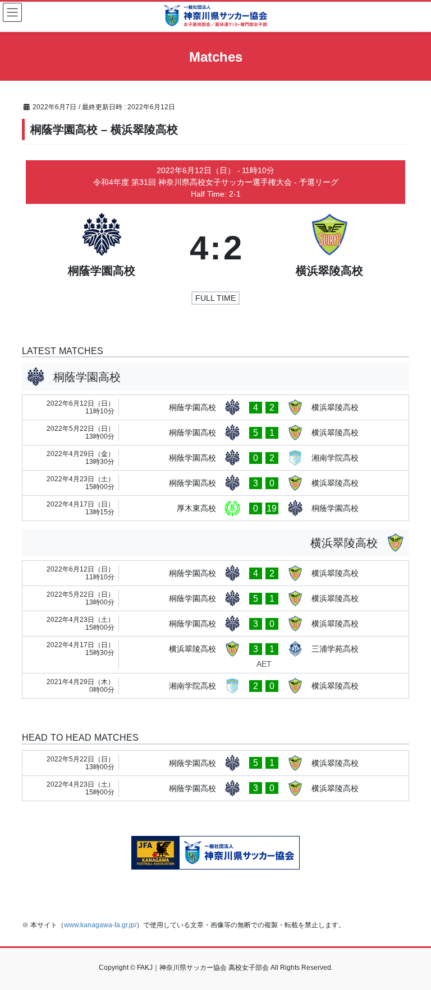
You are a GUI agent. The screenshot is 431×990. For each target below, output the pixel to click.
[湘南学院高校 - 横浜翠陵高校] (215, 685)
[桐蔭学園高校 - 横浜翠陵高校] (215, 407)
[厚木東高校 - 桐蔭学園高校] (215, 508)
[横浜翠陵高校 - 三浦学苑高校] (215, 654)
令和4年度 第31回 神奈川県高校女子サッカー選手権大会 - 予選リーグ (215, 182)
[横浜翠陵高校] (330, 248)
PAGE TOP (410, 950)
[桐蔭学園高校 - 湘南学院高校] (215, 457)
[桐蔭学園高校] (102, 248)
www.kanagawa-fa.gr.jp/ (100, 925)
